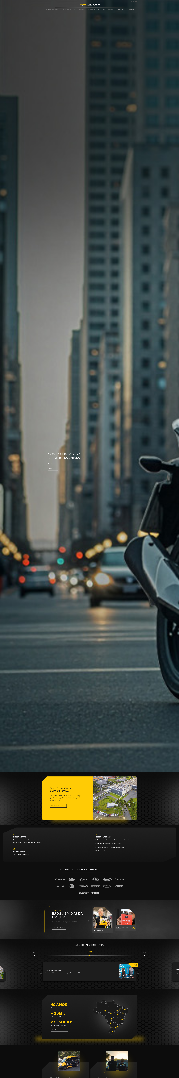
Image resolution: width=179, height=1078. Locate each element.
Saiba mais (52, 468)
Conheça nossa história (57, 805)
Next (139, 921)
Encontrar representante (58, 1029)
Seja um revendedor (68, 9)
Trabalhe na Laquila (108, 9)
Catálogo (81, 9)
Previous (89, 921)
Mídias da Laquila (58, 927)
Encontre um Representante (52, 9)
